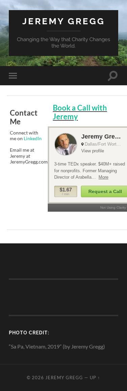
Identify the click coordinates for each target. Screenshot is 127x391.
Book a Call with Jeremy (80, 112)
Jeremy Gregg (63, 21)
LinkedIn (33, 138)
